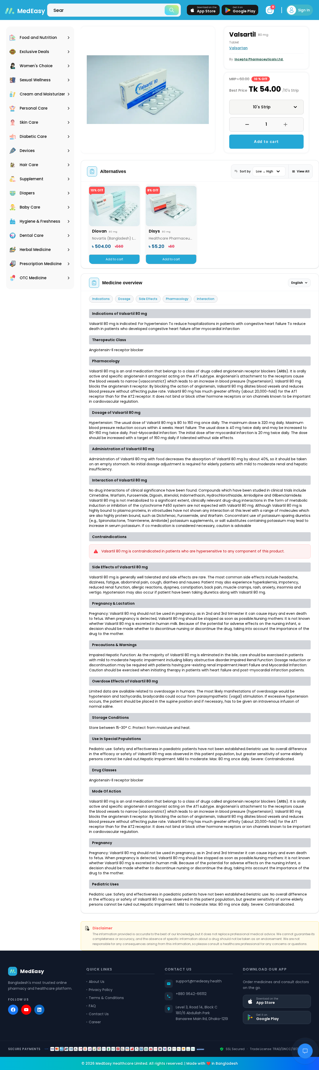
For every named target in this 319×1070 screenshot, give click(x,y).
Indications (101, 299)
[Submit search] (172, 10)
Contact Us (99, 1013)
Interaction (205, 299)
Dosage (124, 299)
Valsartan (238, 47)
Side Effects (148, 299)
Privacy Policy (100, 989)
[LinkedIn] (39, 1010)
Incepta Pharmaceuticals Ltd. (259, 59)
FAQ (92, 1005)
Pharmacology (177, 299)
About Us (96, 981)
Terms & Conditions (106, 997)
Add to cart (266, 141)
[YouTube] (26, 1010)
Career (95, 1022)
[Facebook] (13, 1010)
